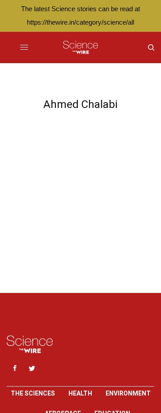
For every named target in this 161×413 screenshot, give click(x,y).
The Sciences (33, 393)
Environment (128, 393)
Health (80, 393)
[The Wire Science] (80, 47)
